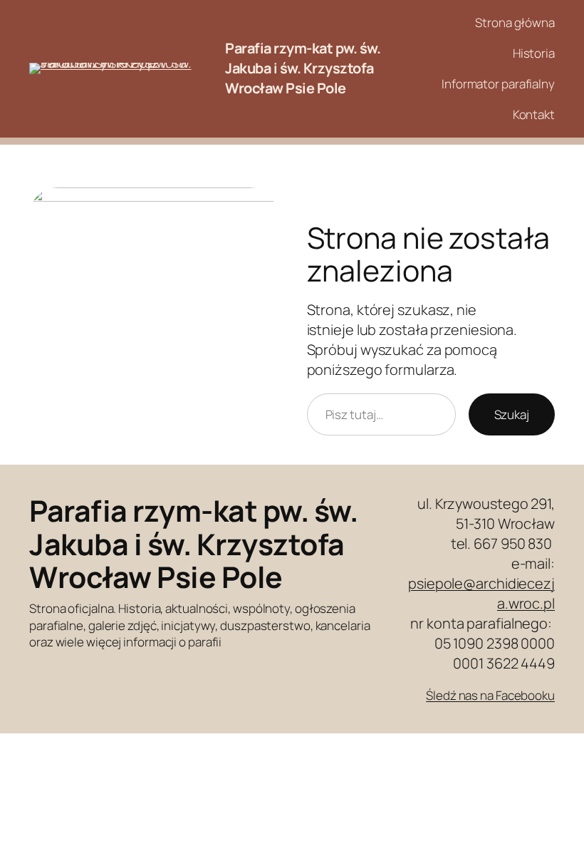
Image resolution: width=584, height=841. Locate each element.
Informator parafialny (498, 84)
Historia (534, 53)
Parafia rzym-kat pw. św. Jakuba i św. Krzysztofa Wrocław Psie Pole (302, 68)
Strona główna (515, 22)
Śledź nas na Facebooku (490, 695)
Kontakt (534, 114)
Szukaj (511, 414)
